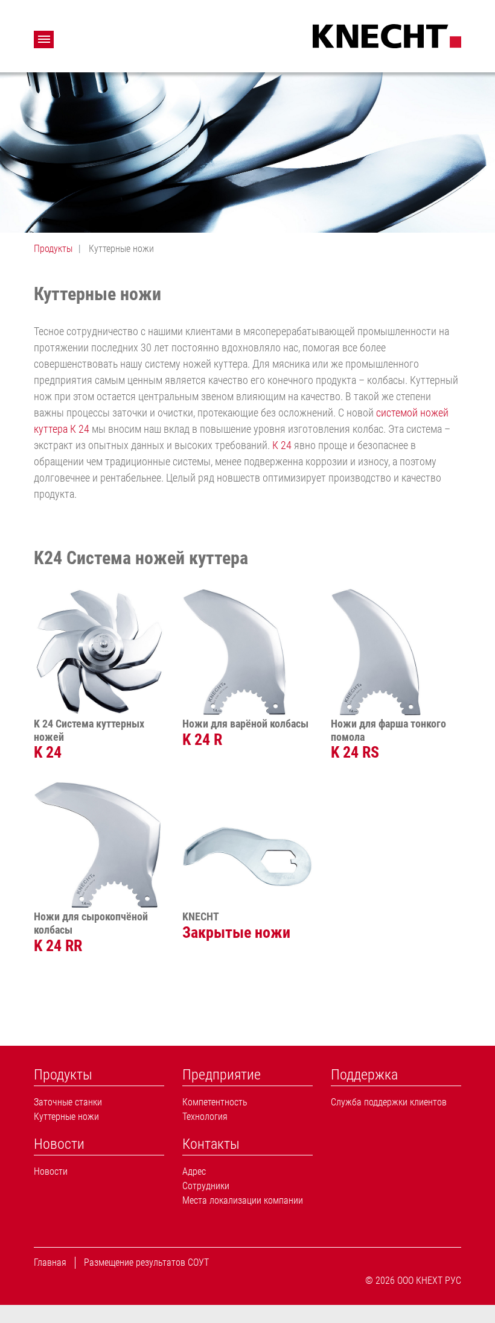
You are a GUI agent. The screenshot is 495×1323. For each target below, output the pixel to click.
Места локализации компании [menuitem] (242, 1200)
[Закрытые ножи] (247, 845)
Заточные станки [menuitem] (68, 1102)
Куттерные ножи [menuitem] (66, 1116)
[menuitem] (99, 1075)
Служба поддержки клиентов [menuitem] (389, 1102)
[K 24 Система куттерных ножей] (99, 652)
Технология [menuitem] (205, 1116)
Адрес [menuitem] (194, 1171)
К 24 (282, 445)
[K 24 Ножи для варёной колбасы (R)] (247, 652)
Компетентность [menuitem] (215, 1102)
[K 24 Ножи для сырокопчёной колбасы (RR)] (99, 845)
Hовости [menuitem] (51, 1171)
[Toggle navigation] (44, 39)
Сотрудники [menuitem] (205, 1186)
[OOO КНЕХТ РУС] (387, 35)
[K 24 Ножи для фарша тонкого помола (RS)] (396, 652)
